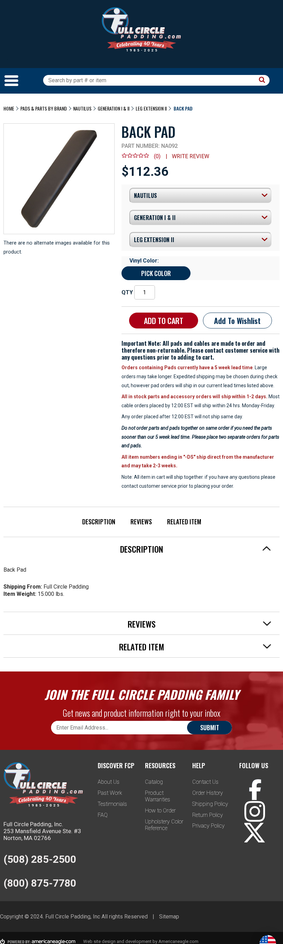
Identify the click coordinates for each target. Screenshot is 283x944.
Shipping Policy (210, 804)
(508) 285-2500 (39, 859)
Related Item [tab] (141, 646)
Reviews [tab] (142, 624)
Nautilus (82, 108)
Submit (209, 727)
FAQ (103, 815)
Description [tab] (141, 549)
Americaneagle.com (178, 941)
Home (8, 108)
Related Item (184, 521)
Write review (190, 156)
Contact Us (205, 782)
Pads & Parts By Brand (43, 108)
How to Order (160, 810)
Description (98, 521)
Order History (207, 793)
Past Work (110, 793)
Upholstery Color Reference (164, 824)
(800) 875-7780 (39, 883)
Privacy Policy (208, 825)
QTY (127, 292)
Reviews (141, 521)
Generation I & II (113, 108)
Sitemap (169, 916)
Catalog (154, 782)
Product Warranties (157, 796)
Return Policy (207, 815)
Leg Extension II (151, 108)
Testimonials (112, 804)
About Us (108, 782)
